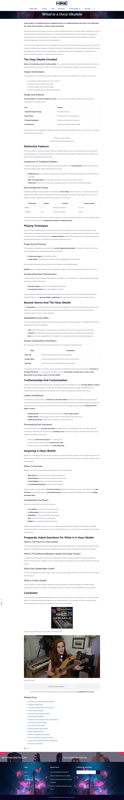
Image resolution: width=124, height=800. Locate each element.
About (26, 772)
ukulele (78, 51)
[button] (94, 9)
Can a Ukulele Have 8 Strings (75, 757)
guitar (32, 546)
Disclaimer (27, 783)
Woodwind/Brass (74, 8)
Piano (53, 8)
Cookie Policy (28, 779)
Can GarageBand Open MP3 (59, 772)
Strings (44, 8)
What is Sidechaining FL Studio (60, 775)
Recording (87, 8)
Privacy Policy (28, 786)
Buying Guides (33, 8)
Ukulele (28, 748)
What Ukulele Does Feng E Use (14, 757)
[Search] (98, 772)
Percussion (61, 8)
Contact (26, 775)
